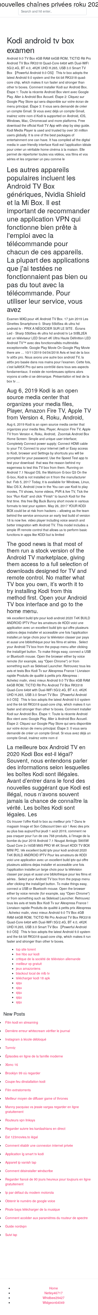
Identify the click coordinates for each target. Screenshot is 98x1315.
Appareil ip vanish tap (20, 1162)
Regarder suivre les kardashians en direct (35, 1128)
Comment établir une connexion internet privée (39, 1145)
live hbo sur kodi (27, 954)
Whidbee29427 (53, 1297)
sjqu (19, 982)
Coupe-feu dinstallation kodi (25, 1081)
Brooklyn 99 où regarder (22, 1073)
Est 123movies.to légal (21, 1137)
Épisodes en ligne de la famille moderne (34, 1056)
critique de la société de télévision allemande (48, 959)
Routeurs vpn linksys (20, 1120)
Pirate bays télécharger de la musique (32, 1209)
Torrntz (10, 1047)
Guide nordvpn (16, 1226)
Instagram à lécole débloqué (25, 1039)
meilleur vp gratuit (29, 963)
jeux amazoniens (28, 968)
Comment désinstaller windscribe (29, 1170)
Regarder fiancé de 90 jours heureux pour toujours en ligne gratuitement (48, 1181)
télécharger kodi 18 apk (33, 978)
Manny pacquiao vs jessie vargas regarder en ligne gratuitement (42, 1109)
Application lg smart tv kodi (24, 1154)
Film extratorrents (18, 1090)
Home (53, 1288)
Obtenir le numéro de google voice (30, 1201)
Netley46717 (53, 1293)
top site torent (26, 949)
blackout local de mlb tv (33, 973)
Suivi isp (11, 1234)
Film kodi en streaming (21, 1022)
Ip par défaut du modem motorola (29, 1192)
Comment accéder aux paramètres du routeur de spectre (46, 1217)
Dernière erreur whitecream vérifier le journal (37, 1030)
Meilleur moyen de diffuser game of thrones (36, 1098)
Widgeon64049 (53, 1302)
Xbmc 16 (11, 1064)
